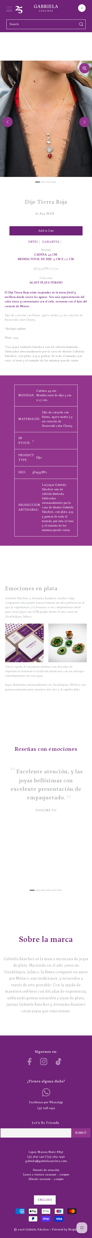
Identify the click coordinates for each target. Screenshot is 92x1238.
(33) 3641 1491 (36, 1156)
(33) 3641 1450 (56, 1156)
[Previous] (7, 122)
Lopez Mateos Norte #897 (46, 1152)
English (45, 1200)
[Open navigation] (9, 8)
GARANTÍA (50, 241)
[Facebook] (29, 1061)
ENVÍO (33, 241)
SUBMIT (81, 1132)
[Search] (81, 24)
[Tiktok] (58, 1061)
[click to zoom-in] (84, 68)
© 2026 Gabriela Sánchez (31, 1229)
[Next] (84, 122)
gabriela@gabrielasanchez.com (46, 1161)
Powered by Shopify (65, 1229)
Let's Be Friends (45, 1123)
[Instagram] (44, 1061)
